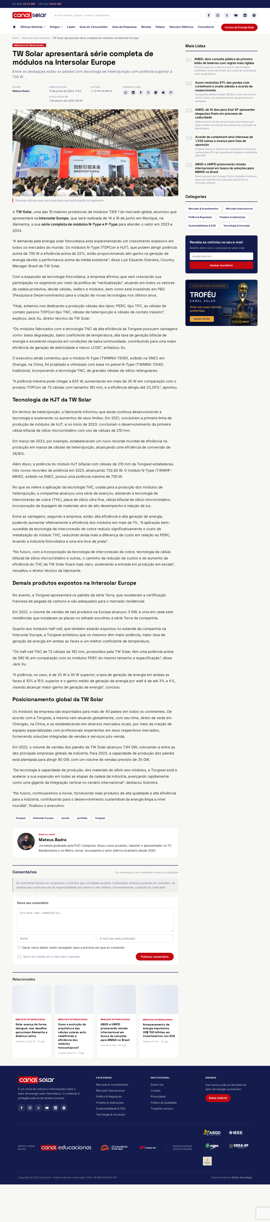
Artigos (55, 26)
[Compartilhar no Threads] (171, 92)
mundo (65, 818)
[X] (226, 15)
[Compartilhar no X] (148, 92)
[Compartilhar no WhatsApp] (126, 92)
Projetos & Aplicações (232, 217)
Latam (71, 26)
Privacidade (158, 1096)
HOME (14, 27)
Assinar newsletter (221, 265)
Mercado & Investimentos (203, 208)
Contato (155, 1090)
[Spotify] (254, 15)
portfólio (82, 818)
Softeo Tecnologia (241, 1177)
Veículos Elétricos (181, 26)
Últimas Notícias (31, 26)
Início (15, 38)
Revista (146, 26)
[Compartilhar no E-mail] (163, 92)
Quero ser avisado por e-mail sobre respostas (51, 956)
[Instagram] (217, 15)
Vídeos (160, 26)
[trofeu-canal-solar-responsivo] (221, 303)
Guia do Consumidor (94, 26)
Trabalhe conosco (162, 1108)
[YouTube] (235, 15)
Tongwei (20, 818)
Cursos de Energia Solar (239, 27)
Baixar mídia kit (218, 1097)
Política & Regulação (200, 217)
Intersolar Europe (43, 818)
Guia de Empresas (124, 26)
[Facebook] (208, 15)
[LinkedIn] (244, 15)
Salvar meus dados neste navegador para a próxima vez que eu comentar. (73, 947)
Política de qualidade (164, 1102)
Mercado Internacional (35, 38)
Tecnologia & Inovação (236, 225)
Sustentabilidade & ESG (202, 225)
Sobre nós (157, 1084)
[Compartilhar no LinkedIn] (133, 92)
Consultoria (206, 26)
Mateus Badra (20, 91)
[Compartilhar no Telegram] (156, 92)
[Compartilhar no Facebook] (141, 92)
